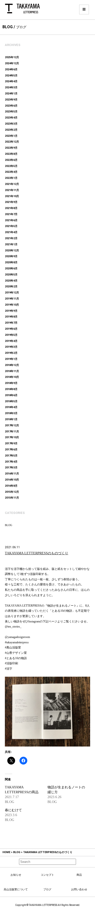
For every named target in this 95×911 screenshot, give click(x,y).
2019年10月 (12, 304)
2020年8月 (11, 262)
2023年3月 (11, 123)
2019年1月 (11, 359)
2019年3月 (11, 346)
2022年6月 (11, 160)
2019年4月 (11, 341)
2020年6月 (11, 268)
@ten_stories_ (13, 626)
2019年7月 (11, 322)
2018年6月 (11, 395)
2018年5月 (11, 401)
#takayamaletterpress (17, 642)
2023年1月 (11, 135)
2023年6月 (11, 105)
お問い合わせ (79, 889)
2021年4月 (11, 232)
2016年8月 (11, 485)
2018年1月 (11, 419)
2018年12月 (12, 365)
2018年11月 (12, 371)
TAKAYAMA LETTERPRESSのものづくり (36, 553)
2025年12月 (12, 57)
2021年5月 (11, 226)
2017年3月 (11, 467)
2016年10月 (12, 479)
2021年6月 (11, 220)
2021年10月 (12, 196)
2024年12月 (12, 63)
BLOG (8, 525)
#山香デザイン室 (16, 653)
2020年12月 (12, 250)
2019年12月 (12, 292)
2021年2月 (11, 238)
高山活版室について (16, 889)
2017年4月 (11, 461)
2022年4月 (11, 171)
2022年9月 (11, 147)
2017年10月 (12, 437)
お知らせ (15, 874)
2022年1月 (11, 178)
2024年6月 (11, 69)
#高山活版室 (13, 647)
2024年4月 (11, 81)
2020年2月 (11, 286)
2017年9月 (11, 443)
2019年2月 (11, 353)
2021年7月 (11, 214)
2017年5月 (11, 455)
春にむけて (13, 810)
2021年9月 (11, 202)
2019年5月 (11, 335)
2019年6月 (11, 328)
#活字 (8, 668)
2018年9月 (11, 383)
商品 (79, 874)
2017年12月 (12, 425)
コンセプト (47, 874)
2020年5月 (11, 274)
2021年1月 (11, 244)
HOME (6, 852)
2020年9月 (11, 256)
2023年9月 (11, 99)
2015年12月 (12, 491)
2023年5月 (11, 111)
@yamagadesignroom (17, 637)
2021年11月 (12, 190)
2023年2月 (11, 129)
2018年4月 (11, 407)
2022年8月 (11, 153)
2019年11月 (12, 298)
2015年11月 (12, 497)
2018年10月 (12, 377)
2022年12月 (12, 141)
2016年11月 (12, 473)
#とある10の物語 (16, 658)
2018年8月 (11, 389)
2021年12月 (12, 184)
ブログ (47, 889)
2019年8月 (11, 316)
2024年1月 (11, 93)
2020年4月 (11, 280)
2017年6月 (11, 449)
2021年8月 (11, 208)
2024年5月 (11, 75)
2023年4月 (11, 117)
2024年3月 (11, 87)
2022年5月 (11, 166)
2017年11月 (12, 431)
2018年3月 (11, 413)
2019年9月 (11, 310)
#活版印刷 (11, 663)
